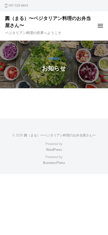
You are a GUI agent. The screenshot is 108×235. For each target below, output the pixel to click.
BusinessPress (54, 163)
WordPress (54, 150)
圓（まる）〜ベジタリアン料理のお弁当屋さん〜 (60, 135)
